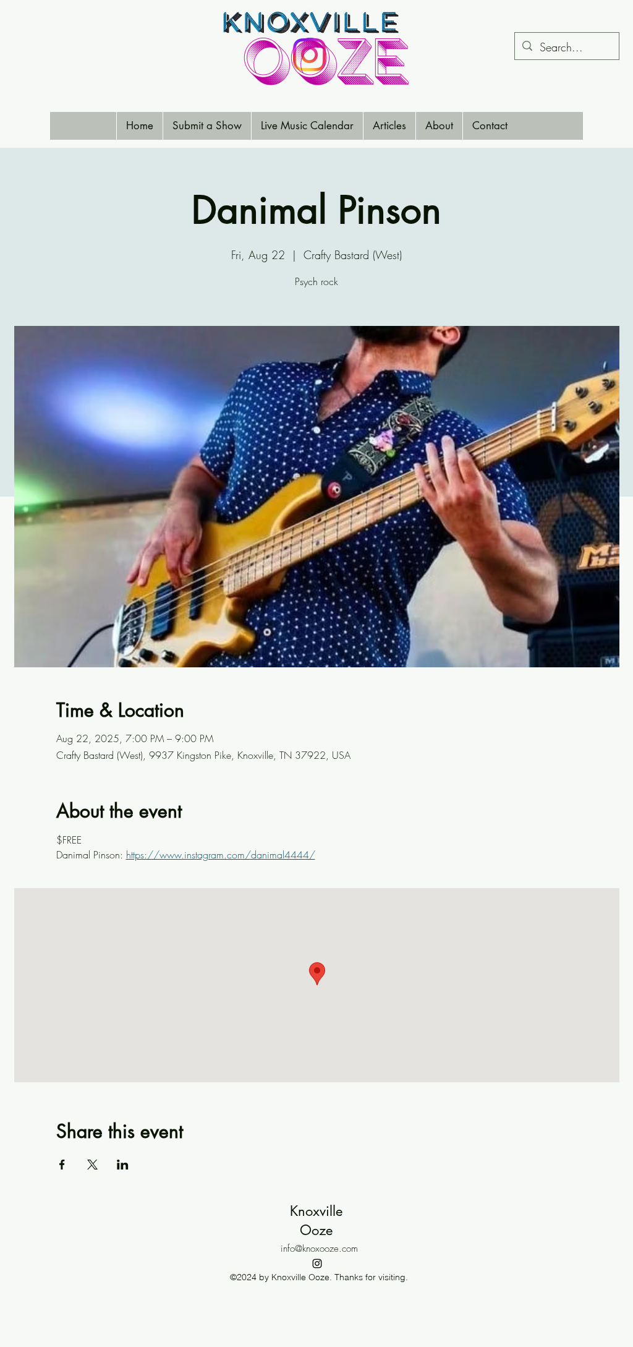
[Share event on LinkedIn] (123, 1165)
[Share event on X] (92, 1165)
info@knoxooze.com (319, 1248)
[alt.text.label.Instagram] (317, 1263)
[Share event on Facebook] (62, 1165)
